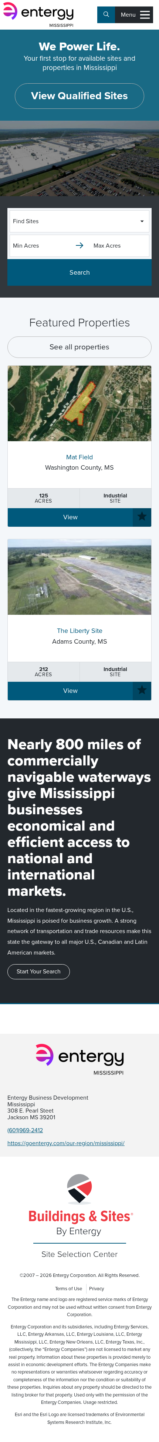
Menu (128, 15)
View (70, 517)
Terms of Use (68, 1289)
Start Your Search (39, 971)
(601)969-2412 (25, 1130)
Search (80, 272)
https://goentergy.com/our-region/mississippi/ (66, 1143)
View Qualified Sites (79, 96)
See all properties (79, 347)
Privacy (96, 1289)
